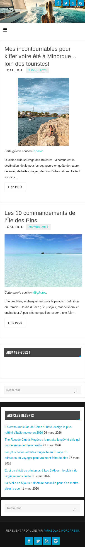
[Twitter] (66, 3)
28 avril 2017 (39, 227)
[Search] (75, 391)
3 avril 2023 (38, 70)
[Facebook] (58, 3)
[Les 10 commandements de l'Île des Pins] (43, 260)
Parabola (51, 530)
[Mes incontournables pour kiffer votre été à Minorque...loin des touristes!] (43, 112)
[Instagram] (81, 3)
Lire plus (15, 187)
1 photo (38, 151)
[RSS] (73, 3)
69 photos (39, 292)
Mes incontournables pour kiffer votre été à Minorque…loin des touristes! (41, 56)
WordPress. (70, 530)
